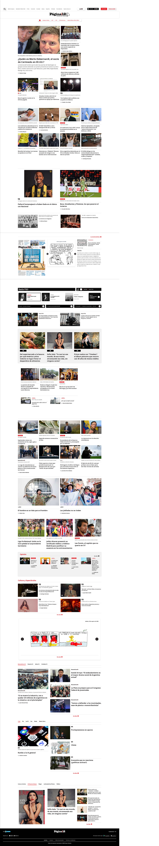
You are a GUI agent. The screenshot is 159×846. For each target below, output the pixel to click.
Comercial (111, 831)
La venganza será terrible (54, 297)
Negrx (40, 784)
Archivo (45, 840)
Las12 (27, 721)
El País (28, 9)
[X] (12, 835)
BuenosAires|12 (22, 664)
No (23, 721)
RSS (115, 831)
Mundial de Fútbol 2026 (20, 9)
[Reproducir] (88, 8)
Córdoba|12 (44, 664)
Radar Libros (42, 721)
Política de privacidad (59, 840)
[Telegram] (17, 835)
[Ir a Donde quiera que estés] (22, 297)
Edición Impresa (11, 9)
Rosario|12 (30, 664)
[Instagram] (11, 835)
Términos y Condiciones (70, 840)
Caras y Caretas (22, 784)
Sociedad (38, 9)
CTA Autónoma (62, 20)
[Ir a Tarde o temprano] (69, 297)
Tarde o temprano (78, 296)
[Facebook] (9, 835)
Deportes (48, 9)
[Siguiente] (75, 254)
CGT (52, 20)
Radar (35, 721)
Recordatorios (59, 9)
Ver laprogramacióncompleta (94, 297)
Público (58, 784)
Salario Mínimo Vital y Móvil (73, 20)
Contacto (51, 840)
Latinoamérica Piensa (49, 784)
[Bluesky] (14, 835)
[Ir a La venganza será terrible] (46, 297)
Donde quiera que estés (31, 297)
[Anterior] (47, 254)
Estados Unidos (46, 20)
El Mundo (53, 9)
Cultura (43, 9)
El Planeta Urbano (32, 784)
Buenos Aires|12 (67, 9)
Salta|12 (37, 664)
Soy (31, 721)
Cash (19, 721)
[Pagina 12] (59, 15)
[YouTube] (16, 835)
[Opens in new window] (106, 836)
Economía (33, 9)
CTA (56, 20)
